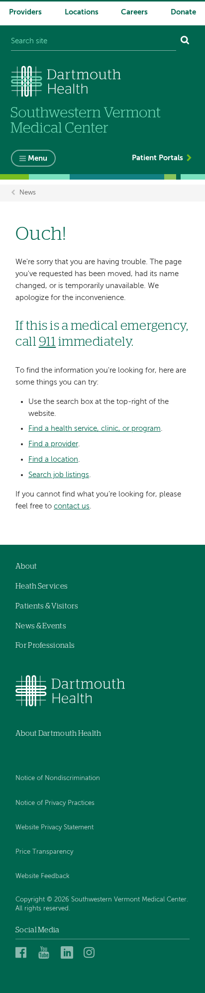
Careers (134, 12)
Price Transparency (44, 852)
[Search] (185, 41)
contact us (72, 506)
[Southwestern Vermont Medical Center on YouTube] (47, 952)
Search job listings (58, 475)
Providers (25, 12)
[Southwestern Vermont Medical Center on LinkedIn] (69, 952)
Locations (82, 12)
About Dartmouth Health (58, 733)
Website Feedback (42, 876)
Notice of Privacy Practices (55, 803)
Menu (37, 158)
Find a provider (53, 444)
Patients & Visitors (47, 606)
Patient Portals (157, 158)
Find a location (53, 459)
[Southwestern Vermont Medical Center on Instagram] (91, 952)
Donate (183, 12)
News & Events (40, 626)
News (27, 193)
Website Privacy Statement (54, 827)
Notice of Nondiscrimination (57, 778)
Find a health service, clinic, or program (94, 428)
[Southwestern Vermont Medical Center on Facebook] (24, 952)
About (26, 566)
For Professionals (45, 645)
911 (47, 341)
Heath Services (41, 586)
